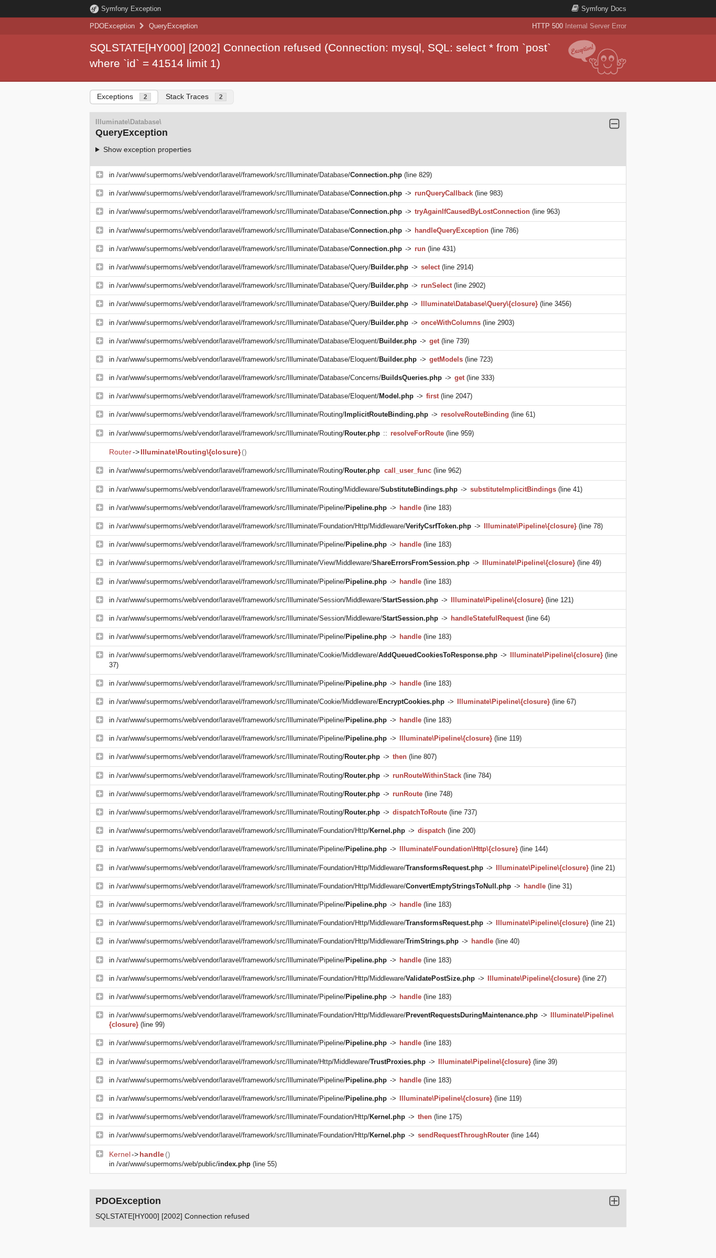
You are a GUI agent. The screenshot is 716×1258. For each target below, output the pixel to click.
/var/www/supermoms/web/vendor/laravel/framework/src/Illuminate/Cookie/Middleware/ (306, 655)
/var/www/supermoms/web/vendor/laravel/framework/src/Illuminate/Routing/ (272, 414)
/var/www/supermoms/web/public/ (183, 1164)
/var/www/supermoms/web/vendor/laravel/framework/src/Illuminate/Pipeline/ (251, 508)
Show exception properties (147, 149)
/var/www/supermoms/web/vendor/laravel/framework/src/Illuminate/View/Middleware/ (293, 563)
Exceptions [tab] (122, 96)
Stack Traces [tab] (194, 96)
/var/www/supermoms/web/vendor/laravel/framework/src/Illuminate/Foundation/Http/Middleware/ (293, 526)
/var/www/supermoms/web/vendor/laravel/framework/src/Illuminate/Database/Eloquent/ (266, 341)
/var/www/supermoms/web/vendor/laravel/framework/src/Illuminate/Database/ (259, 175)
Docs (603, 9)
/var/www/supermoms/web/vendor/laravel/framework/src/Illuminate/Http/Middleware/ (271, 1062)
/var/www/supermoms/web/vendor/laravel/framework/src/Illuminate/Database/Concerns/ (279, 378)
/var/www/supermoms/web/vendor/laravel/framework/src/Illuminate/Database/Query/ (262, 267)
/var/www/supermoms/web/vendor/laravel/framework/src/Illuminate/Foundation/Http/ (260, 830)
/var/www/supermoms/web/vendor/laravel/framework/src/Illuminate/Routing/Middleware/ (287, 489)
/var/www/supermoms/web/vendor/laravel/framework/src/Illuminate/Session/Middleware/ (277, 600)
